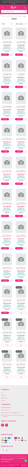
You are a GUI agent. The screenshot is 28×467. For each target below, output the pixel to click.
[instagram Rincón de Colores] (2, 425)
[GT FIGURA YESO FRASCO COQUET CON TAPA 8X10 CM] (11, 248)
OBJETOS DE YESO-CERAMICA (14, 16)
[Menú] (2, 7)
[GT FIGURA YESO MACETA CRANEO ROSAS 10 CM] (25, 119)
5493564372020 (7, 407)
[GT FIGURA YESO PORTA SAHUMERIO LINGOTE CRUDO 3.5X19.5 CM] (25, 55)
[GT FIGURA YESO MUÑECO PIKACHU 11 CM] (25, 216)
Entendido (24, 465)
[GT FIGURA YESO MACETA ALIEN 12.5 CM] (11, 151)
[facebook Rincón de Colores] (6, 425)
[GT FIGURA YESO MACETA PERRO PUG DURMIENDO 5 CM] (25, 184)
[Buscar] (25, 11)
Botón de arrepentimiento (7, 459)
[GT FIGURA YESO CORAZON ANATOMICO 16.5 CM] (25, 87)
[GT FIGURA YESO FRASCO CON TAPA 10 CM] (11, 184)
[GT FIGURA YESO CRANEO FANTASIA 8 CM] (25, 248)
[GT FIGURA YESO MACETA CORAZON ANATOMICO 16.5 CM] (11, 119)
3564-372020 (6, 410)
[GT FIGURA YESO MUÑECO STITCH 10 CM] (11, 280)
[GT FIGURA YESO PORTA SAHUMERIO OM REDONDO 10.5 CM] (11, 55)
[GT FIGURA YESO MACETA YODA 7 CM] (25, 280)
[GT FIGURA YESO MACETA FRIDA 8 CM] (11, 216)
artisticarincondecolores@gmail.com (11, 412)
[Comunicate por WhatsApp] (25, 460)
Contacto (3, 400)
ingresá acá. (23, 458)
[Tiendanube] (5, 461)
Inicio (3, 16)
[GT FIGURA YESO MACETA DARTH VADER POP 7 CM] (11, 313)
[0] (25, 7)
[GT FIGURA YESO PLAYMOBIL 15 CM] (11, 87)
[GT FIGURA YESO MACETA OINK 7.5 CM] (25, 151)
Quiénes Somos (5, 398)
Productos (3, 395)
